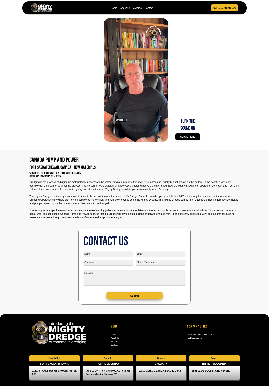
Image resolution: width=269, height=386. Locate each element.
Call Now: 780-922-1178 (224, 8)
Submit (134, 295)
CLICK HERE (187, 136)
